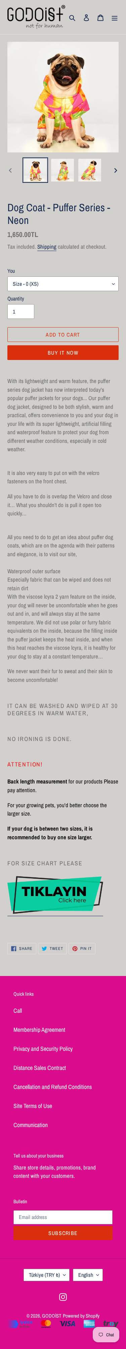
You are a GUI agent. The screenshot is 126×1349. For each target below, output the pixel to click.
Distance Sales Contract (39, 1068)
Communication (30, 1125)
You (11, 270)
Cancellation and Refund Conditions (52, 1087)
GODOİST (51, 1315)
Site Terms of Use (32, 1106)
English (85, 1274)
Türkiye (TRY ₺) (44, 1274)
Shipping (46, 246)
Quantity (15, 298)
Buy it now (63, 352)
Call (17, 1010)
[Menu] (115, 17)
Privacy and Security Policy (43, 1049)
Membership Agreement (39, 1029)
